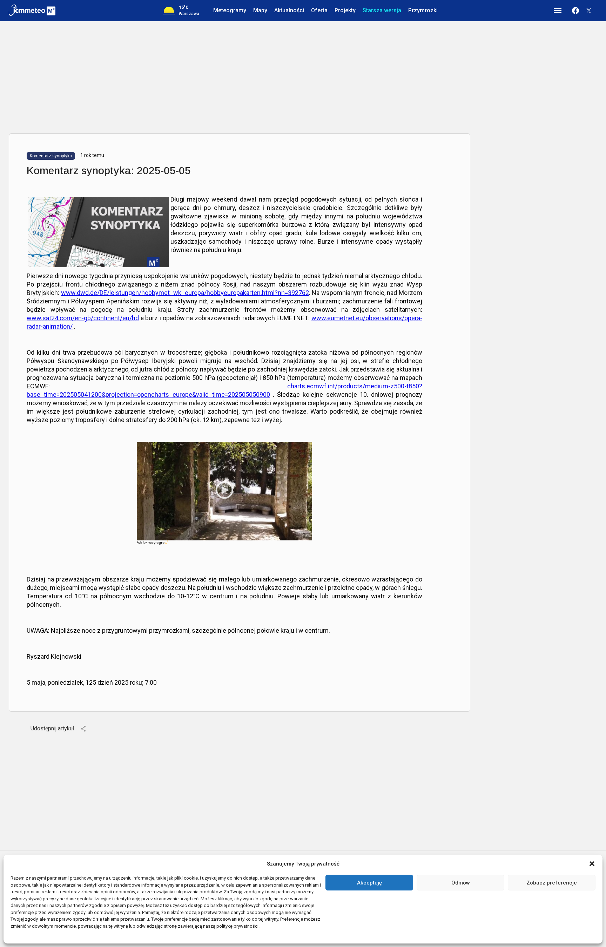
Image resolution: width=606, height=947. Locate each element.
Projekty (345, 10)
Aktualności (289, 10)
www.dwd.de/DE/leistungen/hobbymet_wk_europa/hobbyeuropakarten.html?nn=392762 (185, 292)
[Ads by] (158, 545)
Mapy (260, 10)
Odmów (460, 883)
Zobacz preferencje (551, 883)
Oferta (319, 10)
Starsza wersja (382, 10)
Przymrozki (423, 10)
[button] (591, 863)
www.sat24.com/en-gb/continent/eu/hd (83, 318)
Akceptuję (369, 883)
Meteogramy (229, 10)
